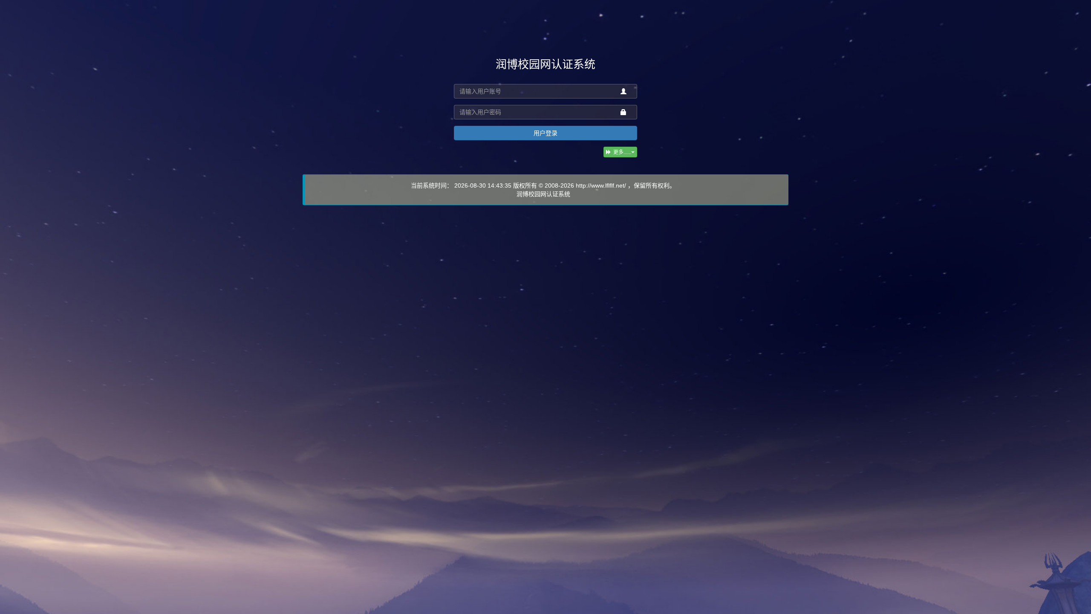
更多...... (622, 152)
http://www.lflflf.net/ (601, 185)
